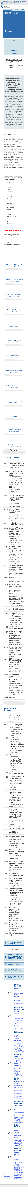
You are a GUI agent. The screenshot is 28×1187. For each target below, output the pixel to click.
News (14, 43)
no (26, 1)
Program (14, 47)
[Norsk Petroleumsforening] (6, 6)
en (23, 1)
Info (14, 40)
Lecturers (14, 50)
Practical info (14, 53)
